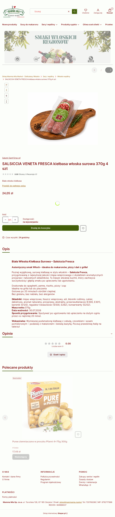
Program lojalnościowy (51, 482)
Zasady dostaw (86, 479)
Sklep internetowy (54, 513)
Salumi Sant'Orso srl (11, 158)
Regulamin (45, 479)
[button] (74, 11)
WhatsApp (84, 485)
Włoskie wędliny (63, 76)
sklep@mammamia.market (70, 502)
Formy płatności (9, 497)
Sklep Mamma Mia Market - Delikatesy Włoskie (21, 76)
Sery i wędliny (48, 76)
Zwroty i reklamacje (88, 482)
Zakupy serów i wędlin (89, 476)
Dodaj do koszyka (40, 228)
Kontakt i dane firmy (11, 476)
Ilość (4, 214)
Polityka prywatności (50, 476)
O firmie (5, 479)
